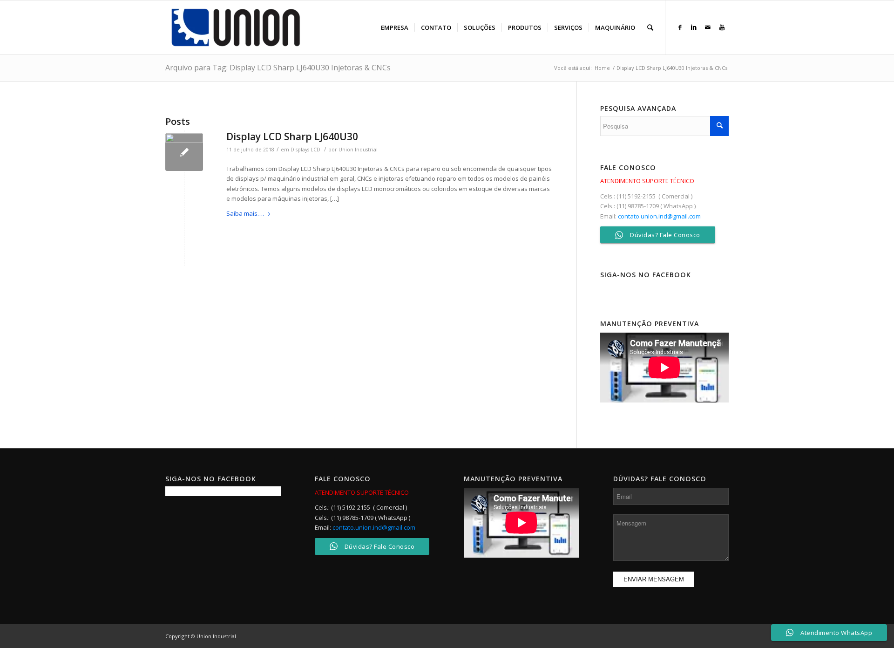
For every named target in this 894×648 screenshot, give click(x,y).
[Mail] (708, 27)
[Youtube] (722, 27)
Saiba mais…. (245, 213)
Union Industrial (358, 149)
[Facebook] (680, 27)
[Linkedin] (694, 27)
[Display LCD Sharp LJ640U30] (184, 152)
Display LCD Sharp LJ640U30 (292, 136)
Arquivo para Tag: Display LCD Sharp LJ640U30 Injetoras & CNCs (278, 67)
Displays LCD (305, 149)
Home (602, 67)
